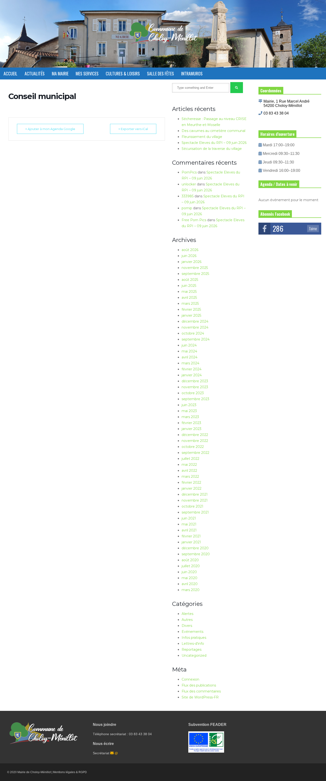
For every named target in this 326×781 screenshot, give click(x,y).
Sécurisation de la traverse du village (212, 149)
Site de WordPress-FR (200, 697)
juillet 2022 (190, 458)
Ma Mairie (60, 73)
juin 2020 (189, 572)
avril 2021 (189, 530)
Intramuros (192, 73)
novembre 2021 (195, 500)
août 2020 (190, 560)
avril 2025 (189, 297)
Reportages (191, 649)
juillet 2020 (191, 566)
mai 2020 (189, 578)
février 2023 (191, 423)
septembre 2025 (195, 274)
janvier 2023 (191, 429)
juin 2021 (189, 518)
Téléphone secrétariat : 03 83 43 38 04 (122, 734)
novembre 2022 (195, 441)
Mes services (87, 73)
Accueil (10, 73)
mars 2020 (191, 590)
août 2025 (190, 280)
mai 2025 (189, 291)
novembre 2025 (195, 268)
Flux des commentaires (201, 691)
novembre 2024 (195, 327)
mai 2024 (189, 351)
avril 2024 (189, 357)
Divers (187, 626)
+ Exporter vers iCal (133, 129)
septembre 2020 (196, 554)
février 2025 (191, 309)
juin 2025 (189, 285)
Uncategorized (194, 655)
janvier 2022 (191, 488)
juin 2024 (189, 345)
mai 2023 (189, 411)
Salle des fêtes (160, 73)
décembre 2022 (195, 435)
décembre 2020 (195, 548)
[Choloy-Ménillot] (163, 35)
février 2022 (191, 482)
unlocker (189, 184)
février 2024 (191, 369)
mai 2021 (189, 524)
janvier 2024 (192, 375)
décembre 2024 (195, 321)
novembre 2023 (195, 387)
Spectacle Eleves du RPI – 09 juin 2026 (214, 143)
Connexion (190, 679)
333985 (188, 196)
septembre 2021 (195, 512)
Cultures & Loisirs (123, 73)
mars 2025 (190, 303)
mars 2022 (190, 476)
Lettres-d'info (193, 643)
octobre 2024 (193, 333)
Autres (187, 620)
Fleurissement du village (202, 137)
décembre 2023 (195, 381)
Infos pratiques (194, 637)
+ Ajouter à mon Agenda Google (50, 129)
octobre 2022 (193, 447)
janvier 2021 (191, 542)
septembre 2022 (195, 453)
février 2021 (191, 536)
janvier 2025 (191, 315)
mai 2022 (189, 464)
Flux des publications (199, 685)
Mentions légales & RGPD (70, 772)
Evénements (192, 631)
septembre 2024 (196, 339)
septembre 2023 (195, 399)
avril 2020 (190, 584)
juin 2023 (189, 405)
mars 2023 (190, 417)
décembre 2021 (195, 494)
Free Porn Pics (194, 220)
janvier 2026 (191, 262)
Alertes (187, 614)
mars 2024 (190, 363)
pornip (187, 208)
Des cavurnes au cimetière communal (213, 131)
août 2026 (190, 250)
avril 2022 (189, 470)
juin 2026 (189, 256)
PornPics (189, 172)
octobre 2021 (192, 506)
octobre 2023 (193, 393)
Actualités (35, 73)
